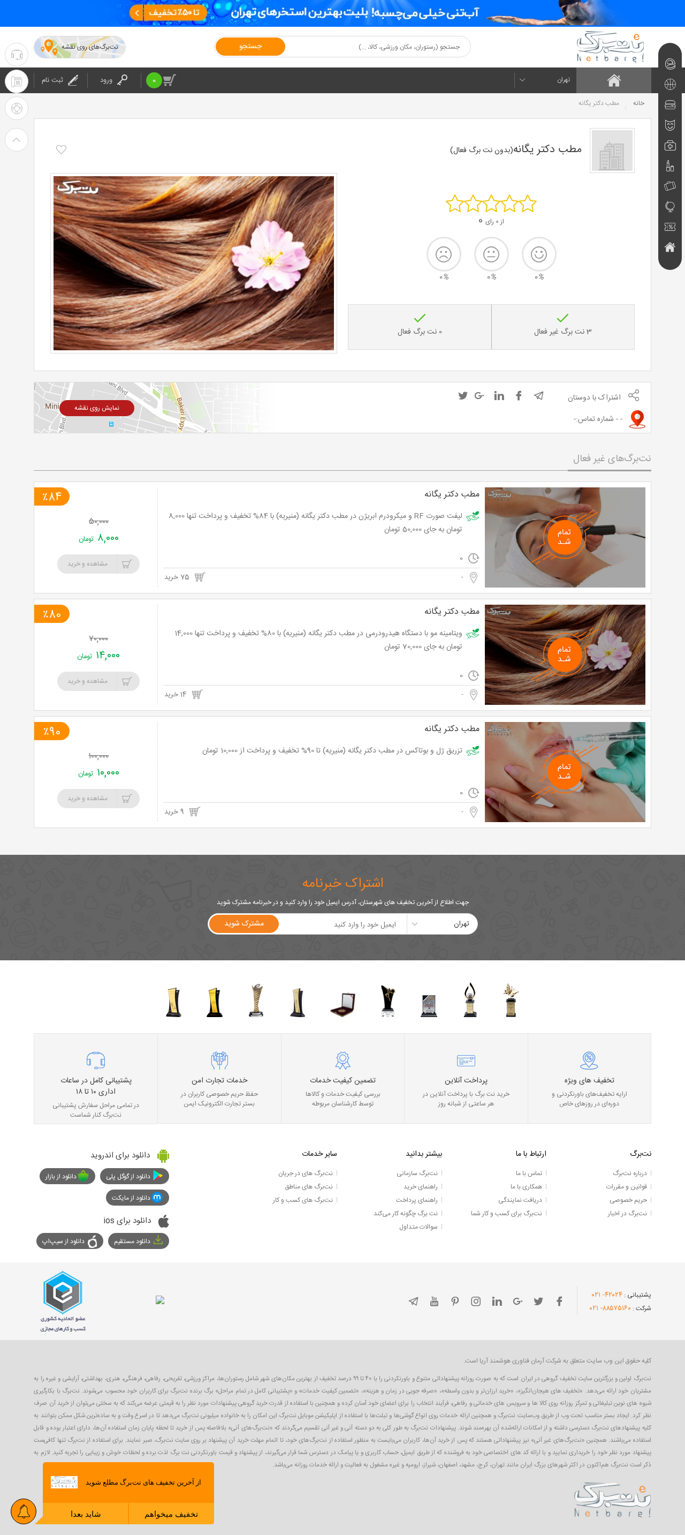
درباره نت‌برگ (630, 1173)
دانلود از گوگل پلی (128, 1176)
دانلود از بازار (61, 1176)
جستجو (250, 46)
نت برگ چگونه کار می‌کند (406, 1213)
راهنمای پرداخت (417, 1200)
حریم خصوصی (628, 1200)
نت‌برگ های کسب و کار (303, 1200)
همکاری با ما (526, 1187)
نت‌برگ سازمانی (417, 1173)
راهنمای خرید (421, 1187)
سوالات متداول (418, 1227)
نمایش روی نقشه (96, 408)
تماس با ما (529, 1173)
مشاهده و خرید (87, 564)
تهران (563, 79)
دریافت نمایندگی (520, 1200)
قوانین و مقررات (626, 1187)
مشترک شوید (244, 923)
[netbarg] (612, 1498)
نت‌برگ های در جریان (305, 1173)
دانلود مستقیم (132, 1241)
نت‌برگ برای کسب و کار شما (506, 1213)
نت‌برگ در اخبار (627, 1213)
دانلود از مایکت (131, 1198)
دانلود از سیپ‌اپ (63, 1241)
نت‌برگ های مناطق (309, 1187)
